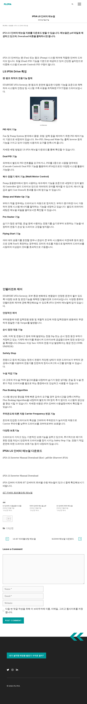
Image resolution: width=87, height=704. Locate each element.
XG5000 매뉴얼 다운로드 (63, 539)
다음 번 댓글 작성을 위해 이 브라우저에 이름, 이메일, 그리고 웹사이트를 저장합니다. (44, 610)
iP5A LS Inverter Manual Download (20, 475)
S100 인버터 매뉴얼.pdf (38, 506)
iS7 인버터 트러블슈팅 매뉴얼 (18, 492)
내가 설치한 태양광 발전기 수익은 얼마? (26, 655)
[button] (7, 519)
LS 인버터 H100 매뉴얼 (65, 506)
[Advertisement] (44, 46)
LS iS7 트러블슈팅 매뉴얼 (24, 539)
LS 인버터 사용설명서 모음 (12, 506)
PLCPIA (5, 26)
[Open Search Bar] (72, 4)
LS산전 (11, 26)
